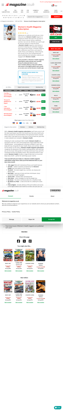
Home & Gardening (46, 11)
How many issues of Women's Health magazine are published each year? (24, 227)
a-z (61, 11)
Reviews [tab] (22, 127)
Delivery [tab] (31, 127)
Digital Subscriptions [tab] (23, 87)
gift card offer (18, 21)
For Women (15, 11)
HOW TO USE (55, 41)
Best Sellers (56, 49)
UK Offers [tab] (8, 87)
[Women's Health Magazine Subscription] (9, 32)
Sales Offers (56, 11)
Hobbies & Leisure (35, 11)
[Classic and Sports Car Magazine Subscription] (18, 255)
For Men (22, 11)
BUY (56, 37)
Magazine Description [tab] (10, 127)
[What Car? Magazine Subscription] (7, 255)
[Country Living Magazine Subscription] (29, 255)
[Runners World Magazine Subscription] (40, 255)
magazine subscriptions (8, 21)
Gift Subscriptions (6, 11)
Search (57, 17)
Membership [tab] (39, 87)
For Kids (28, 11)
